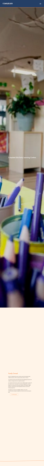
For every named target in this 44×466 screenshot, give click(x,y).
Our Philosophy (14, 394)
